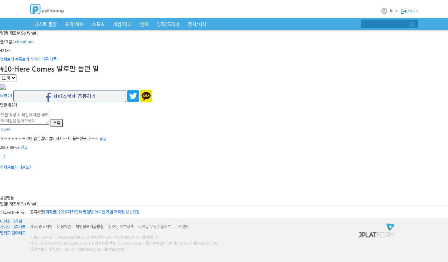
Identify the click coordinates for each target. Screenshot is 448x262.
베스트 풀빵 (45, 24)
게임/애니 (122, 24)
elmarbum (24, 41)
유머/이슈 (74, 24)
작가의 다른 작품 (43, 59)
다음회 (17, 221)
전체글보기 (9, 167)
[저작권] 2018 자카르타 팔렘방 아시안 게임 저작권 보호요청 (92, 211)
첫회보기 (7, 59)
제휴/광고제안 (41, 226)
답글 (102, 138)
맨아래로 (19, 232)
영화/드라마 (168, 24)
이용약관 (64, 226)
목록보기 (22, 59)
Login (412, 10)
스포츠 (98, 24)
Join (393, 10)
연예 (144, 24)
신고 (24, 147)
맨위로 (5, 232)
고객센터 (182, 226)
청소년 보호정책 (121, 226)
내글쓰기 (26, 167)
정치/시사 (197, 24)
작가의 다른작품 (13, 227)
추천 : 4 (6, 95)
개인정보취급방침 (90, 226)
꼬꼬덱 (5, 130)
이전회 (5, 221)
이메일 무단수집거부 (154, 226)
